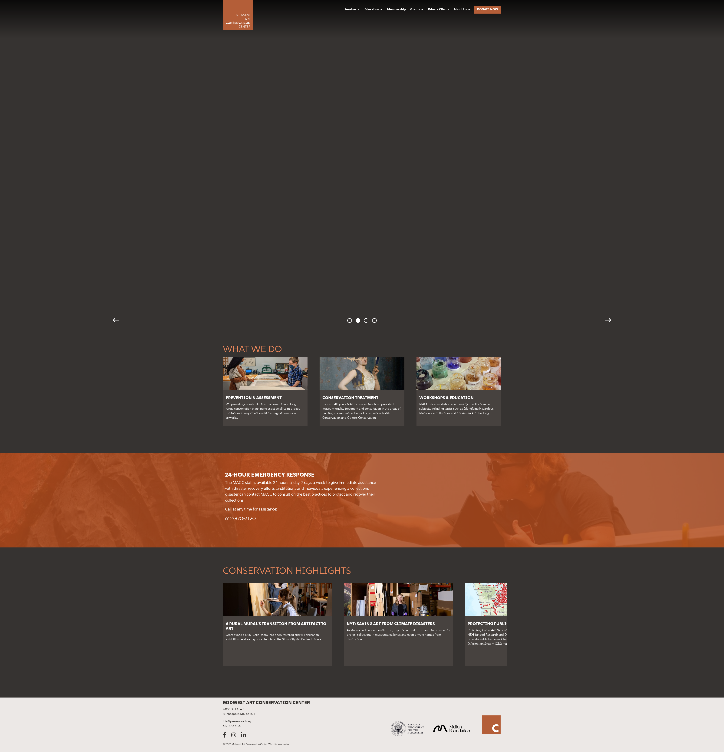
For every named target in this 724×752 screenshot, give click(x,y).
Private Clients (438, 9)
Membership (396, 9)
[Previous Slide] (116, 320)
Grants (415, 9)
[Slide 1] (349, 320)
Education (371, 9)
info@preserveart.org (237, 721)
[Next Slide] (608, 320)
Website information (279, 744)
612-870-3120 (240, 519)
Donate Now (487, 9)
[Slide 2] (358, 320)
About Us (460, 9)
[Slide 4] (374, 320)
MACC (256, 15)
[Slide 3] (366, 320)
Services (350, 9)
